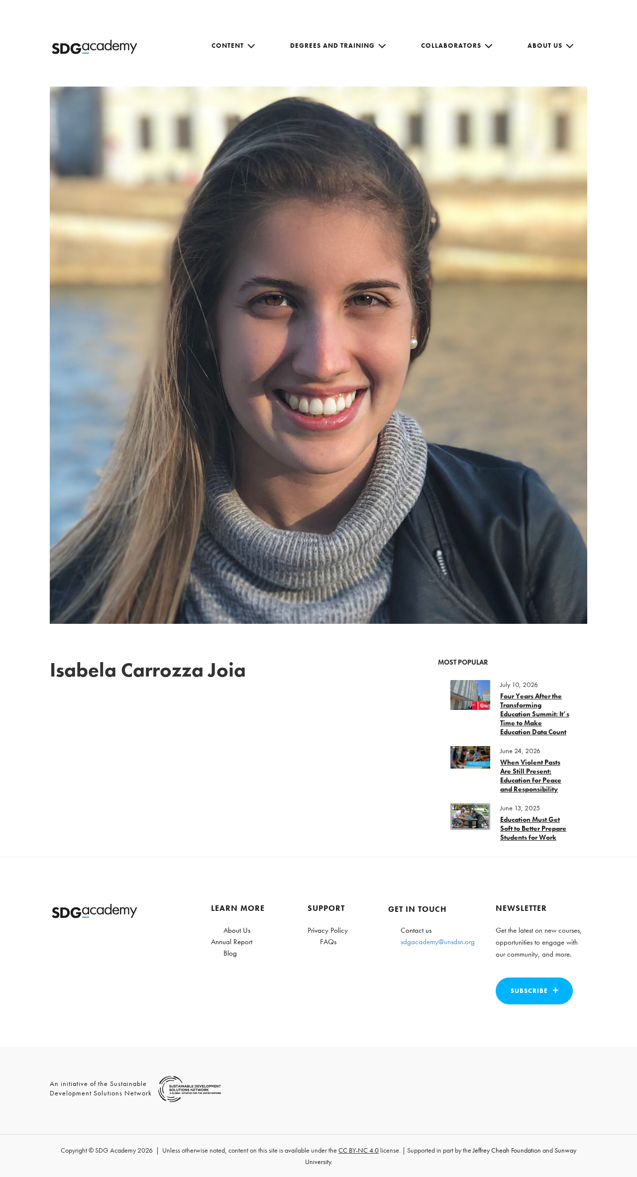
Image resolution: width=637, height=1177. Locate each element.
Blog (230, 953)
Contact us (416, 930)
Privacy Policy (328, 930)
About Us (545, 45)
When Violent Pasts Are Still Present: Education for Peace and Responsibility (530, 775)
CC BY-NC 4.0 (358, 1150)
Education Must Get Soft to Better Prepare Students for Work (533, 828)
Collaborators (451, 45)
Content (228, 45)
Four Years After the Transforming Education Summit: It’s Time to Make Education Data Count (534, 713)
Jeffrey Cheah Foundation (507, 1150)
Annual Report (231, 942)
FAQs (328, 942)
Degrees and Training (332, 45)
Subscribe (529, 990)
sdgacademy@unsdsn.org (438, 942)
